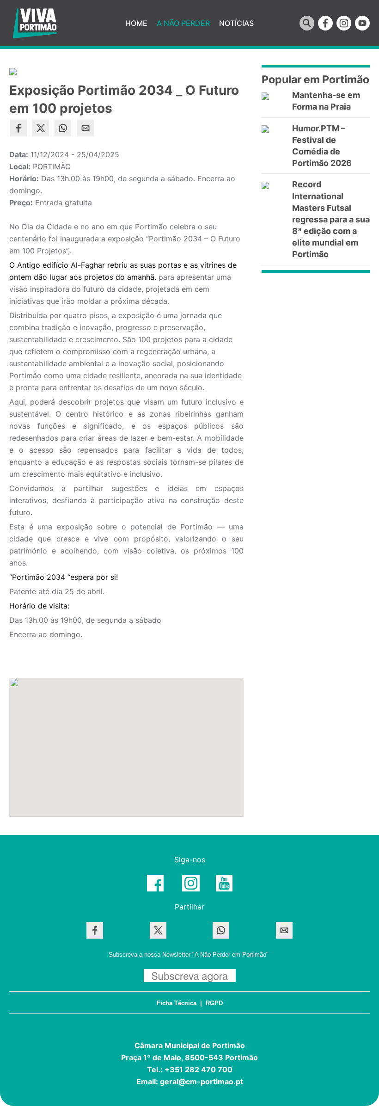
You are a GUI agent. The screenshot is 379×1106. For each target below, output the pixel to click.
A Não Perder (183, 23)
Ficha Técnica (176, 1003)
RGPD (214, 1003)
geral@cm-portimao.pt (201, 1081)
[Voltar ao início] (34, 23)
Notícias (236, 23)
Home (136, 23)
